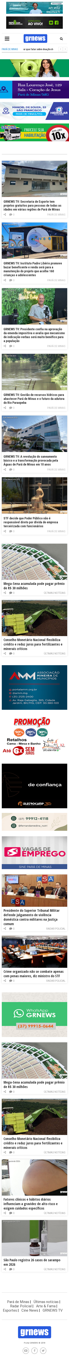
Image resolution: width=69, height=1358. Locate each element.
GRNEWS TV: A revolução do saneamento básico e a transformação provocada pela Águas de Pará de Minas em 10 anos (31, 460)
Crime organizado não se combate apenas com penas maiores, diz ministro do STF (34, 973)
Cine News (29, 1310)
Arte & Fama (46, 1306)
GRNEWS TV (53, 1310)
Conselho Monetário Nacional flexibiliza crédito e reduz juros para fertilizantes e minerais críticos (33, 644)
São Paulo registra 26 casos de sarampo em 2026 (32, 1262)
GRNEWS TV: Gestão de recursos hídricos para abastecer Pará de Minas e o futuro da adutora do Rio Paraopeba (34, 398)
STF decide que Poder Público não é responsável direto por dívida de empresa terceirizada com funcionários (31, 522)
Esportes (10, 1310)
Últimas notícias (54, 592)
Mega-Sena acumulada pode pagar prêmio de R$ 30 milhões (34, 585)
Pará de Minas (56, 214)
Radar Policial (55, 928)
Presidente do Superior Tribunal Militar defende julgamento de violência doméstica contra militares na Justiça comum (32, 917)
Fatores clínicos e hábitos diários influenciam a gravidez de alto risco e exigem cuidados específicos (31, 1204)
